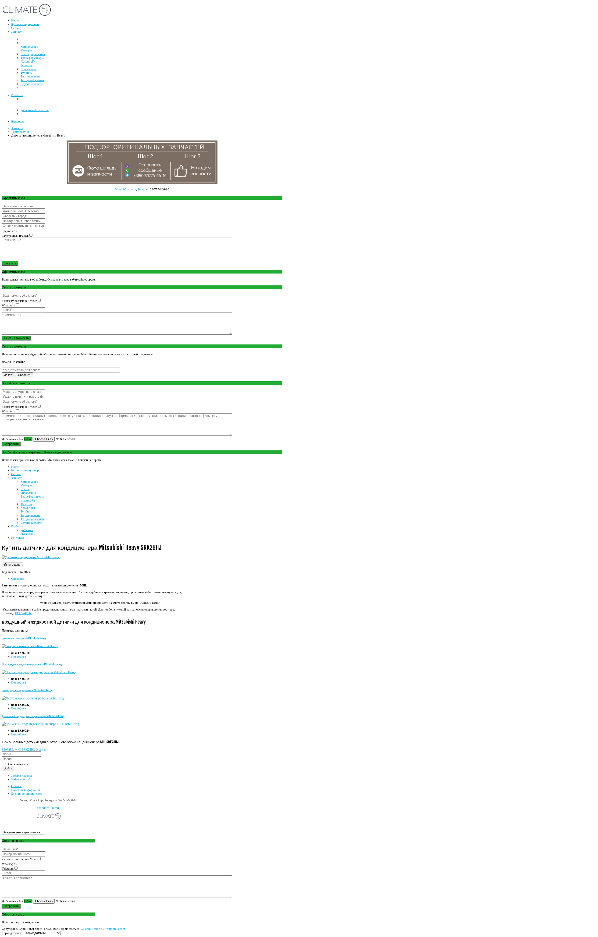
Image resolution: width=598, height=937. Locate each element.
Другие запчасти (32, 522)
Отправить (11, 444)
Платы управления (28, 491)
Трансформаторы (32, 496)
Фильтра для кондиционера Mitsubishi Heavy (27, 690)
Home (15, 466)
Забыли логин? (21, 779)
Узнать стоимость (16, 338)
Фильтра (26, 504)
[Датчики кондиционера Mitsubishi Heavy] (31, 557)
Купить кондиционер (25, 470)
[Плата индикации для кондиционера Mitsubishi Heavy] (39, 672)
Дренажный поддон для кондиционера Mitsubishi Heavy (33, 716)
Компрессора (29, 481)
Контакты (17, 537)
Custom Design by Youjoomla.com (103, 928)
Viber (118, 189)
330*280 (7, 749)
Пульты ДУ (28, 500)
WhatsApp (129, 189)
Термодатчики (30, 515)
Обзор (28, 439)
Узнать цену (12, 564)
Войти (8, 768)
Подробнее (18, 656)
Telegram (143, 189)
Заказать (10, 263)
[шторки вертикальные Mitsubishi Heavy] (30, 646)
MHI (18, 749)
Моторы (26, 485)
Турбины (26, 511)
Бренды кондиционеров (26, 793)
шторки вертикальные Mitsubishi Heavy (24, 638)
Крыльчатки (28, 507)
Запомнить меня (17, 764)
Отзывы (16, 786)
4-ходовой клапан (32, 519)
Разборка (17, 526)
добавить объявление (28, 532)
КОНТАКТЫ (23, 613)
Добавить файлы (13, 439)
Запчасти (17, 478)
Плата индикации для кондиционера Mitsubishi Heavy (32, 664)
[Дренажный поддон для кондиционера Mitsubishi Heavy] (41, 724)
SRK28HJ (28, 749)
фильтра (41, 749)
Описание (17, 578)
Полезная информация (25, 790)
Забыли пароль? (21, 775)
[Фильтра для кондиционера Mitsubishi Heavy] (33, 698)
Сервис (16, 474)
